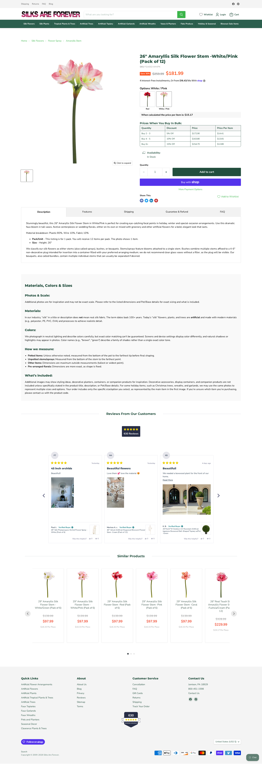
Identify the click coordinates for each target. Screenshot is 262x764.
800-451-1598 (196, 688)
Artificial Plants (28, 693)
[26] (27, 176)
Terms (80, 706)
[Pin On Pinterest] (156, 200)
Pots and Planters (30, 719)
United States (225, 741)
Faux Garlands (28, 710)
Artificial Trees (86, 23)
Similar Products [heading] (131, 556)
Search (24, 751)
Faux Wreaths (28, 715)
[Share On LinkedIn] (151, 200)
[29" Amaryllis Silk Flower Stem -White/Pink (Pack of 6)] (82, 584)
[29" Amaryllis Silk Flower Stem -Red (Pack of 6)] (117, 584)
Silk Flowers (29, 23)
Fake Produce (187, 23)
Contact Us (193, 693)
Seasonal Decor (29, 723)
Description (43, 212)
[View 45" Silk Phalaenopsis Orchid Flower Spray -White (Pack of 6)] (94, 529)
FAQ (44, 4)
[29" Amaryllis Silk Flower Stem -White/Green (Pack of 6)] (48, 584)
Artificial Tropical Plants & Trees (37, 697)
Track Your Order (141, 706)
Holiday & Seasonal (207, 23)
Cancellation (139, 684)
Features (87, 211)
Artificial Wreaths (147, 23)
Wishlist (208, 14)
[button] (62, 492)
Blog (51, 4)
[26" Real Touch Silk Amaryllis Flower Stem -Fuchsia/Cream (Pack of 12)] (221, 584)
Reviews (81, 697)
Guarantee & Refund (177, 211)
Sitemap (81, 702)
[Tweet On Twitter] (146, 200)
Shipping (25, 4)
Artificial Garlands (126, 23)
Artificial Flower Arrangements (36, 684)
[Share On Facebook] (141, 200)
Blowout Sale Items (229, 23)
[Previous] (43, 495)
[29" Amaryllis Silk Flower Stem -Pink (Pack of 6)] (151, 584)
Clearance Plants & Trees (34, 728)
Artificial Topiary (105, 23)
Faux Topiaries (28, 706)
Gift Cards (138, 693)
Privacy (80, 693)
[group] (48, 605)
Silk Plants (44, 23)
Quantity (144, 165)
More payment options (190, 189)
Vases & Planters (168, 23)
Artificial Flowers (29, 688)
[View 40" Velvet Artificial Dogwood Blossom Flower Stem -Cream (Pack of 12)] (150, 529)
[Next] (218, 495)
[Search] (181, 14)
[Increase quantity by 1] (166, 172)
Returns (35, 4)
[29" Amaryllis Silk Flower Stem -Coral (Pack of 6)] (186, 584)
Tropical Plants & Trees (64, 23)
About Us (81, 684)
